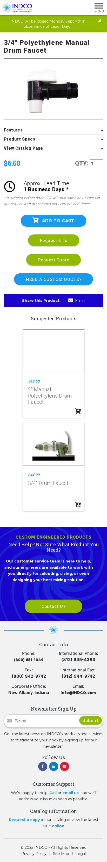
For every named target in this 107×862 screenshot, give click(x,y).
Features (13, 130)
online (58, 826)
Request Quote (53, 259)
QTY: (82, 163)
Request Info (54, 240)
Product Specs (19, 139)
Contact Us (53, 606)
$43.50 (33, 381)
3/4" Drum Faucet (48, 483)
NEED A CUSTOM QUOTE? (53, 279)
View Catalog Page (23, 148)
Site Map (61, 853)
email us (70, 792)
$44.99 (33, 475)
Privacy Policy (33, 853)
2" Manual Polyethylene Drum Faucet (50, 395)
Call (53, 792)
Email (80, 300)
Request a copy (24, 819)
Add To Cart (58, 220)
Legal (81, 853)
